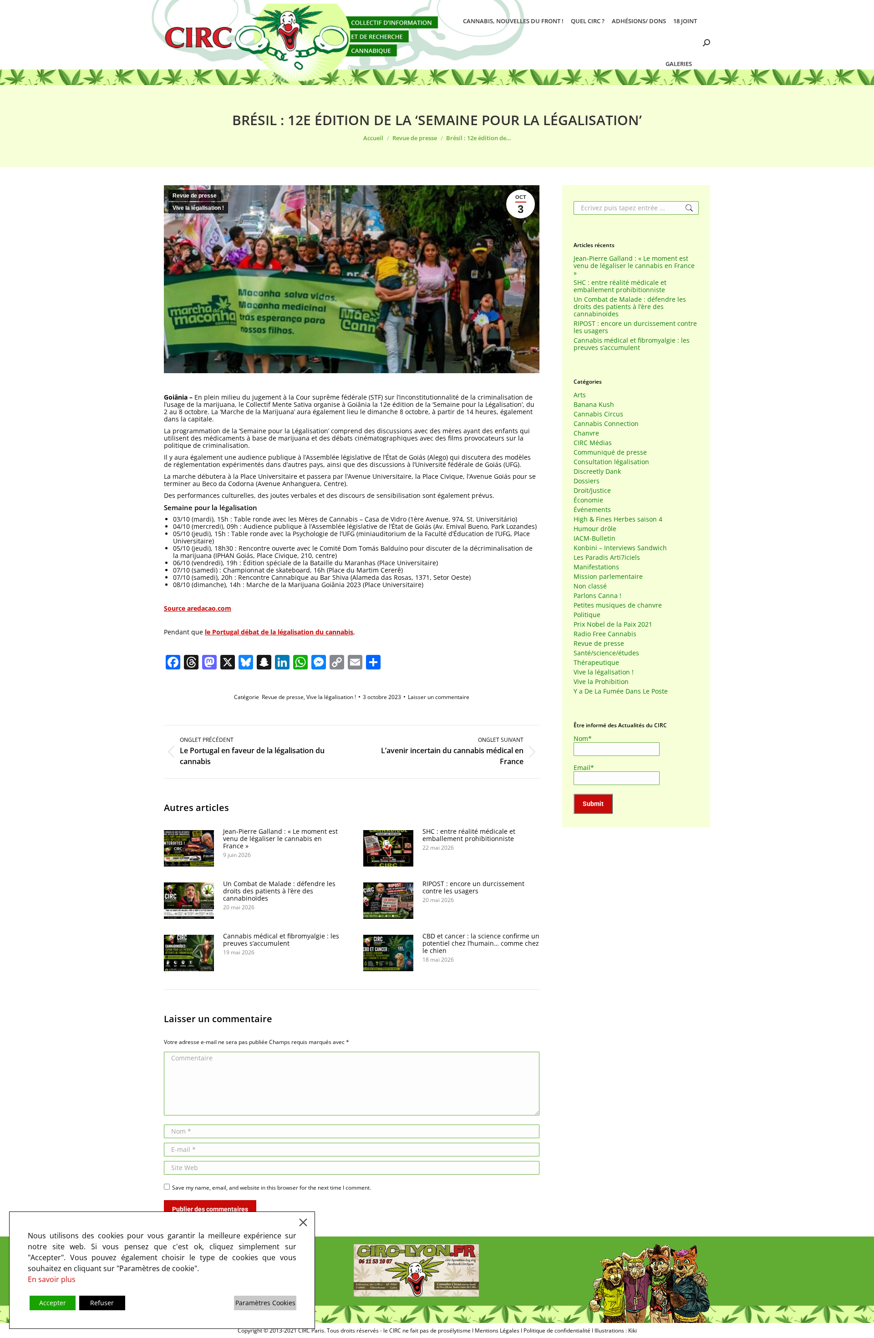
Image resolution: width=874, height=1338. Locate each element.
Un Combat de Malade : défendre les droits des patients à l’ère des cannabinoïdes (279, 891)
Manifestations (596, 567)
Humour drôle (595, 528)
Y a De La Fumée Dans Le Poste (621, 691)
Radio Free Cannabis (605, 634)
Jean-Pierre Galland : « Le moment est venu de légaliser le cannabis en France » (280, 839)
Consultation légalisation (611, 462)
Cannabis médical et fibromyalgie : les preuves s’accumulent (281, 940)
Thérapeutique (596, 662)
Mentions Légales (497, 1330)
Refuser (102, 1302)
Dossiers (587, 481)
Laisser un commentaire (438, 697)
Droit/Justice (592, 490)
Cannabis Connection (606, 423)
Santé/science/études (606, 653)
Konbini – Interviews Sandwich (620, 548)
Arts (580, 395)
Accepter (52, 1302)
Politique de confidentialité (556, 1330)
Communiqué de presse (610, 452)
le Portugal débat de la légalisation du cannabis (279, 632)
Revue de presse (195, 196)
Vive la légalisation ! (198, 208)
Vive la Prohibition (601, 681)
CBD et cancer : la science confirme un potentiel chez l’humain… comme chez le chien (480, 943)
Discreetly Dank (597, 471)
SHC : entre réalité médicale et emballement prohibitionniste (468, 835)
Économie (588, 500)
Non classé (590, 586)
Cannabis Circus (598, 414)
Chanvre (586, 433)
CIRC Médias (593, 442)
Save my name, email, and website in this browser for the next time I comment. (271, 1187)
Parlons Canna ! (597, 595)
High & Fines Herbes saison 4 (618, 519)
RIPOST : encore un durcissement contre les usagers (473, 887)
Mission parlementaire (608, 576)
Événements (592, 509)
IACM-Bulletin (594, 538)
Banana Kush (594, 404)
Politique (587, 614)
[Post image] (189, 848)
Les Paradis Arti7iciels (607, 557)
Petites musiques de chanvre (618, 605)
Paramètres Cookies (265, 1302)
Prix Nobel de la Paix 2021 (613, 624)
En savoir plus (52, 1279)
